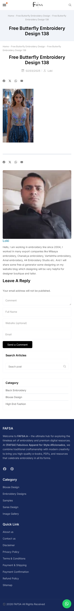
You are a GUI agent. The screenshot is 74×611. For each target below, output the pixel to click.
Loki (50, 70)
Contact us (9, 538)
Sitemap (7, 585)
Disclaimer (9, 545)
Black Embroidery (16, 390)
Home (11, 15)
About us (8, 531)
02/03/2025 (33, 70)
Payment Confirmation (16, 571)
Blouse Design (14, 397)
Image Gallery (11, 513)
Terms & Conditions (14, 558)
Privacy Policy (11, 551)
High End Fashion (16, 403)
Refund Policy (11, 578)
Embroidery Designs (14, 493)
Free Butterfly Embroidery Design (33, 15)
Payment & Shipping (15, 565)
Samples (8, 500)
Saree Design (10, 507)
